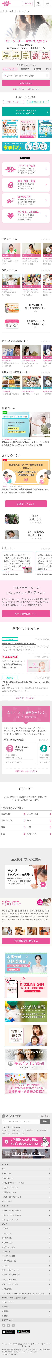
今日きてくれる (18, 89)
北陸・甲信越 (6, 820)
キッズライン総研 (8, 1256)
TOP (3, 1169)
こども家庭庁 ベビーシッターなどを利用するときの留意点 (23, 1293)
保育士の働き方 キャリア (11, 1270)
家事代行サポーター (38, 102)
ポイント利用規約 (45, 1349)
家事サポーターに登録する (11, 1215)
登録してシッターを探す (25, 771)
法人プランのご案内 (9, 1279)
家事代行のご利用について (11, 1197)
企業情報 (5, 1311)
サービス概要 (7, 1173)
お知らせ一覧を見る (24, 697)
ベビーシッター (13, 102)
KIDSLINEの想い (8, 1178)
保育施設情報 (7, 1289)
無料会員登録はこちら (26, 613)
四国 (3, 833)
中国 (29, 827)
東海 (29, 820)
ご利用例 (5, 1228)
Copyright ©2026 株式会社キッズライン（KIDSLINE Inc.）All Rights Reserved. (26, 1345)
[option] (26, 430)
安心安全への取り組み (10, 1187)
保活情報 (5, 1265)
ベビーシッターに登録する (11, 1210)
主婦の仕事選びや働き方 (11, 1274)
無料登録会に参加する (26, 940)
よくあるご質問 (7, 1302)
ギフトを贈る (7, 1201)
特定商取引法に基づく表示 (10, 1354)
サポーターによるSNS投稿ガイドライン (26, 1349)
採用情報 (5, 1316)
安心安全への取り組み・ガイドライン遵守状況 (26, 112)
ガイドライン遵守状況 (10, 1284)
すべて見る (45, 239)
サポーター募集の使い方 (26, 716)
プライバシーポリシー (20, 1352)
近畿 (3, 827)
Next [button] (48, 425)
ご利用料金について (9, 1192)
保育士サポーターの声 (10, 1219)
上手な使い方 (7, 1233)
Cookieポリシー (34, 1352)
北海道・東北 (32, 814)
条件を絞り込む (26, 83)
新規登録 (28, 3)
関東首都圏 (6, 814)
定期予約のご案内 (8, 1247)
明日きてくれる (33, 89)
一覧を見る (44, 1116)
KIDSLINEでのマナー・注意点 (13, 1183)
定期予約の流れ (7, 1242)
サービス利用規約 (7, 1349)
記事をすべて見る (26, 503)
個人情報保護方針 (7, 1352)
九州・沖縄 (31, 833)
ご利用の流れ (7, 1238)
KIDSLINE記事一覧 (9, 1260)
